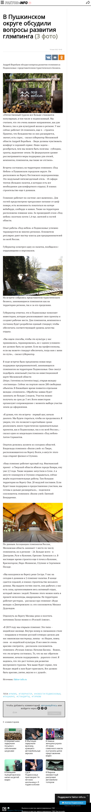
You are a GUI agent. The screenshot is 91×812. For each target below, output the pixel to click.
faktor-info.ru (20, 679)
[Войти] (88, 3)
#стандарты (23, 696)
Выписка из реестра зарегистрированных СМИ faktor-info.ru (43, 808)
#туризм (36, 696)
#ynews (13, 694)
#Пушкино (9, 696)
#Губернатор (25, 694)
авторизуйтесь (49, 705)
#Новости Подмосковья (47, 694)
